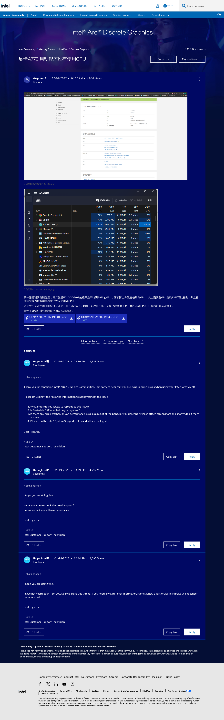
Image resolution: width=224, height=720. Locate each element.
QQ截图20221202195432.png (99, 317)
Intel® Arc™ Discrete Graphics (74, 49)
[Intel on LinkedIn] (56, 684)
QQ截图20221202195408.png (48, 317)
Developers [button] (79, 5)
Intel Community (27, 49)
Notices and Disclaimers (150, 700)
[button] (199, 79)
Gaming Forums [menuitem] (121, 14)
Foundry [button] (117, 5)
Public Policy (172, 677)
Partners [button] (99, 5)
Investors (101, 677)
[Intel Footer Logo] (23, 691)
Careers (113, 677)
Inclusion (157, 677)
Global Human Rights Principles (132, 703)
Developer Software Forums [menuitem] (57, 14)
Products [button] (23, 5)
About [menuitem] (34, 14)
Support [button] (41, 5)
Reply (192, 329)
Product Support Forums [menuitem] (92, 14)
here (113, 646)
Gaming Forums (47, 49)
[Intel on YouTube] (64, 684)
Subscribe (164, 59)
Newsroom (87, 677)
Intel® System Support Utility (65, 421)
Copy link (171, 456)
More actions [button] (189, 59)
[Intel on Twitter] (48, 684)
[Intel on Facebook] (40, 684)
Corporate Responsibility (135, 677)
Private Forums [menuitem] (159, 14)
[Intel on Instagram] (72, 684)
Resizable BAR (41, 410)
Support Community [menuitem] (13, 15)
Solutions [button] (59, 5)
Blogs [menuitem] (140, 14)
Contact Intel (71, 677)
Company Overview (50, 677)
